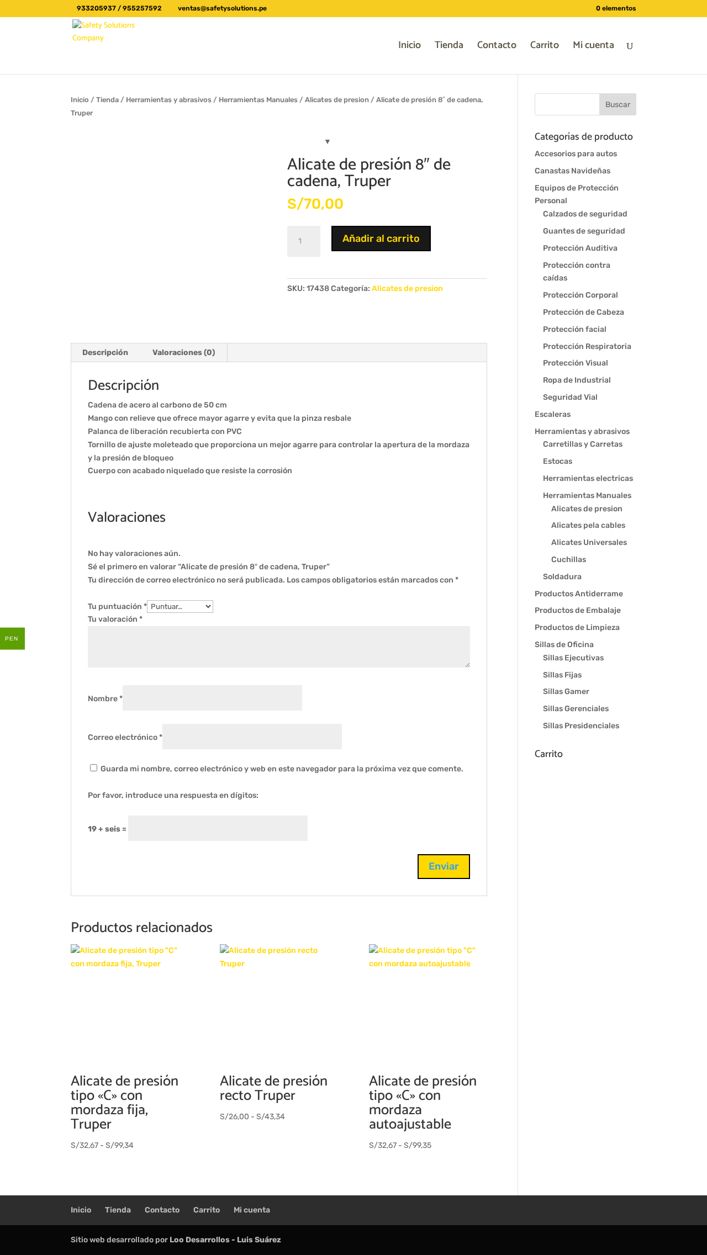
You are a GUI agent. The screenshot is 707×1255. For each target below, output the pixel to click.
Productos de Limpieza (577, 627)
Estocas (557, 461)
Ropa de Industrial (577, 380)
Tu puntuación (117, 606)
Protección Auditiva (580, 248)
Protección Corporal (580, 295)
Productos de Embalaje (578, 610)
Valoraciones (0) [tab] (183, 352)
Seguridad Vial (570, 397)
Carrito (544, 47)
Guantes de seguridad (584, 231)
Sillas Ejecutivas (573, 658)
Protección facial (574, 329)
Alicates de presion (337, 100)
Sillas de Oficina (564, 644)
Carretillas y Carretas (582, 444)
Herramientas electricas (588, 478)
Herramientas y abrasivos (169, 100)
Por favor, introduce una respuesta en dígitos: (173, 795)
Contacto (496, 47)
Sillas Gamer (566, 691)
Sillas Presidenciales (581, 725)
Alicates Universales (589, 542)
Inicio (409, 47)
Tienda (449, 47)
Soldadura (562, 576)
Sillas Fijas (562, 675)
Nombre (105, 698)
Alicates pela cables (588, 525)
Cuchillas (568, 559)
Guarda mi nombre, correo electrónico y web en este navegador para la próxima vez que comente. (282, 769)
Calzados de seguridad (585, 214)
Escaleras (553, 414)
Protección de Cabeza (583, 312)
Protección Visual (575, 363)
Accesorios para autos (576, 153)
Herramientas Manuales (258, 100)
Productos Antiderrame (579, 594)
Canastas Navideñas (572, 171)
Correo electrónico (125, 737)
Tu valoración (115, 619)
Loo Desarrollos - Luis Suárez (225, 1240)
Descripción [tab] (105, 352)
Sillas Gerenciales (576, 708)
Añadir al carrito (381, 238)
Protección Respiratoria (587, 346)
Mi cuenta (593, 47)
